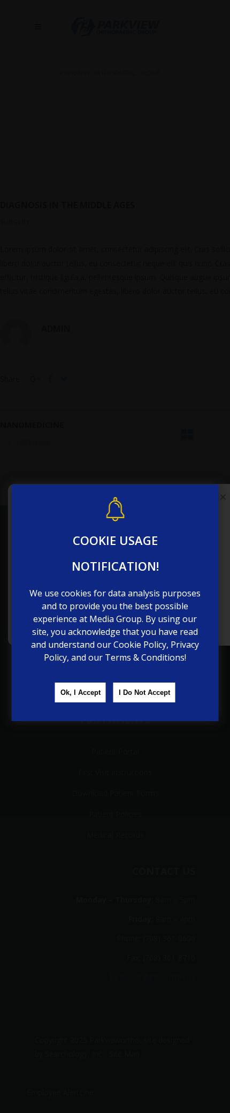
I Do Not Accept (144, 692)
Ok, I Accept (80, 692)
